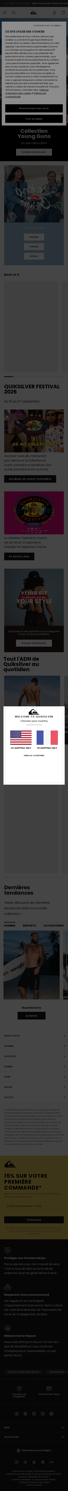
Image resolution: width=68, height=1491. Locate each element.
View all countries (34, 755)
